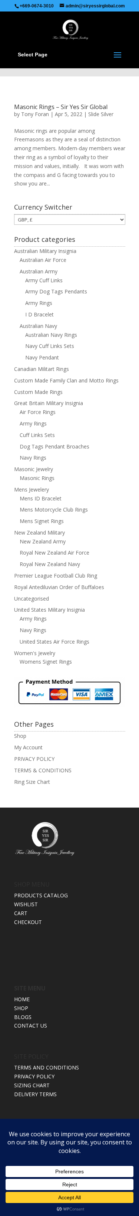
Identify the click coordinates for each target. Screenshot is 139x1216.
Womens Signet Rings (46, 661)
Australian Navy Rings (51, 334)
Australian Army (38, 271)
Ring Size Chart (32, 781)
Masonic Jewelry (33, 469)
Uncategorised (31, 598)
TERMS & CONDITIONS (43, 770)
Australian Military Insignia (45, 250)
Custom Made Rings (38, 391)
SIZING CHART (32, 1085)
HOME (22, 999)
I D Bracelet (39, 314)
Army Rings (38, 302)
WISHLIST (26, 904)
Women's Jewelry (34, 653)
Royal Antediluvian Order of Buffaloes (59, 587)
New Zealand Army (43, 541)
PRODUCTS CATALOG (41, 895)
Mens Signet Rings (42, 521)
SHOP (21, 1008)
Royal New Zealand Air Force (54, 552)
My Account (28, 747)
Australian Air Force (43, 259)
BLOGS (23, 1017)
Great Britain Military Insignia (48, 403)
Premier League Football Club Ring (55, 575)
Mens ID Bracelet (41, 498)
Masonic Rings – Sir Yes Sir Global (60, 107)
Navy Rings (33, 457)
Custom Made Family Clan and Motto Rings (66, 380)
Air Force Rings (38, 411)
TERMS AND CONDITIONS (46, 1067)
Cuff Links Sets (37, 434)
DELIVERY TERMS (35, 1094)
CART (20, 913)
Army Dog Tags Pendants (56, 291)
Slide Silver (100, 114)
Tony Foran (35, 114)
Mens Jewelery (31, 489)
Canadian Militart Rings (41, 368)
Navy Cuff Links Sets (49, 345)
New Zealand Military (39, 532)
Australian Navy (38, 325)
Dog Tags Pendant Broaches (54, 446)
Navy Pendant (42, 357)
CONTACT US (30, 1025)
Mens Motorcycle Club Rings (54, 509)
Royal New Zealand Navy (50, 564)
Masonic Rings (37, 478)
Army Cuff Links (44, 280)
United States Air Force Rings (54, 641)
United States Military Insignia (49, 609)
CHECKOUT (28, 922)
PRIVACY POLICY (34, 758)
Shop (20, 735)
